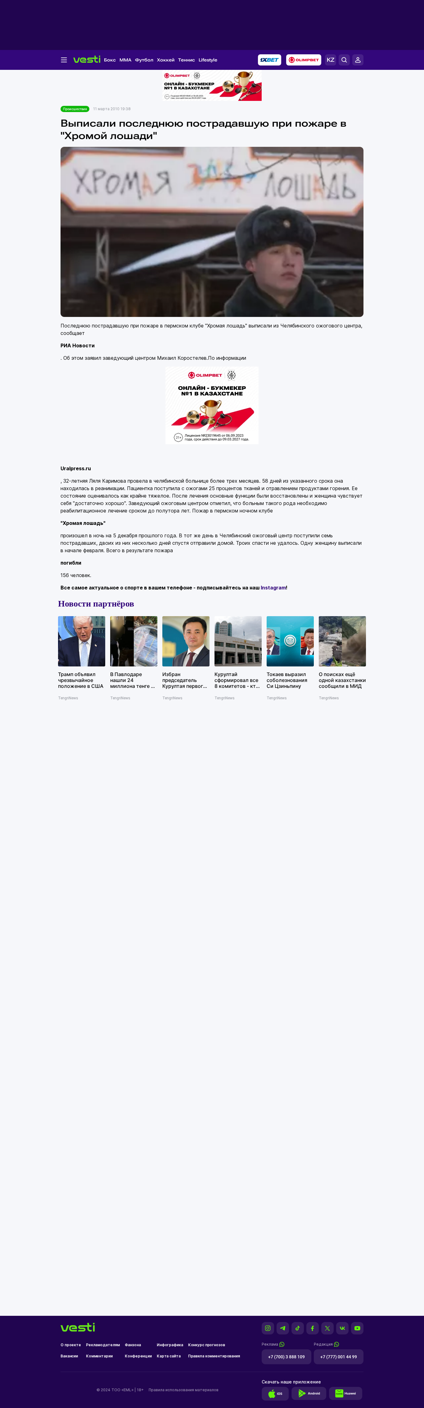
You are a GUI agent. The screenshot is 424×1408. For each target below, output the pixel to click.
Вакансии (69, 1356)
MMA (125, 59)
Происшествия (75, 109)
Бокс (110, 59)
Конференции (138, 1356)
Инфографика (170, 1345)
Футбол (144, 59)
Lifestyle (208, 59)
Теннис (186, 59)
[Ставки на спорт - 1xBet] (269, 59)
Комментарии (99, 1356)
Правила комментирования (214, 1356)
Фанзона (133, 1345)
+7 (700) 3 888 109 (286, 1356)
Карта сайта (169, 1356)
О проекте (71, 1345)
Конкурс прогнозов (206, 1345)
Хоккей (165, 59)
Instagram (273, 587)
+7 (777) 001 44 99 (338, 1356)
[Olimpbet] (303, 59)
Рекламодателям (103, 1345)
